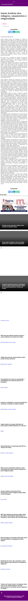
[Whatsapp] (16, 32)
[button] (2, 1)
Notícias (5, 23)
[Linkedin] (14, 32)
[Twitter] (11, 32)
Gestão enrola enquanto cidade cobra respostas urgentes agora (13, 226)
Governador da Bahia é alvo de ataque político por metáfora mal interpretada (13, 243)
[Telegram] (19, 32)
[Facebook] (9, 32)
